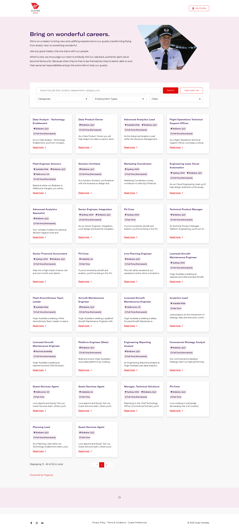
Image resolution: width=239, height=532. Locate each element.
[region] (119, 292)
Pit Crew (129, 209)
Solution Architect (89, 163)
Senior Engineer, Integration (95, 209)
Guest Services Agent (46, 386)
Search (170, 90)
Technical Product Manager (186, 209)
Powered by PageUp (41, 475)
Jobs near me (191, 90)
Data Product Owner (90, 119)
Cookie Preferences (137, 522)
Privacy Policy (99, 522)
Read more (38, 147)
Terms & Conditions (116, 522)
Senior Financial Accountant (50, 253)
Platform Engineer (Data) (93, 342)
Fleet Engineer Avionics (47, 163)
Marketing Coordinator (138, 163)
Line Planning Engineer (138, 253)
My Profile (200, 8)
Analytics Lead (179, 298)
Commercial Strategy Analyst (187, 342)
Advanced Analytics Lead (139, 119)
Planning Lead (41, 427)
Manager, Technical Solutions (141, 386)
